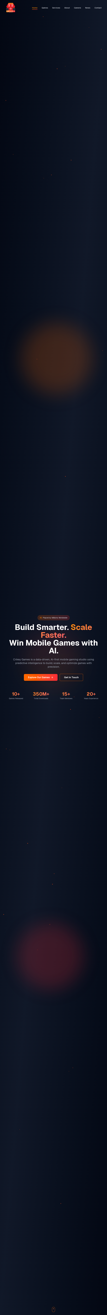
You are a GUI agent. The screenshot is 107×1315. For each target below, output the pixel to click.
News (87, 8)
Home (34, 8)
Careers (77, 8)
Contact (98, 8)
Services (56, 8)
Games (45, 8)
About (67, 8)
